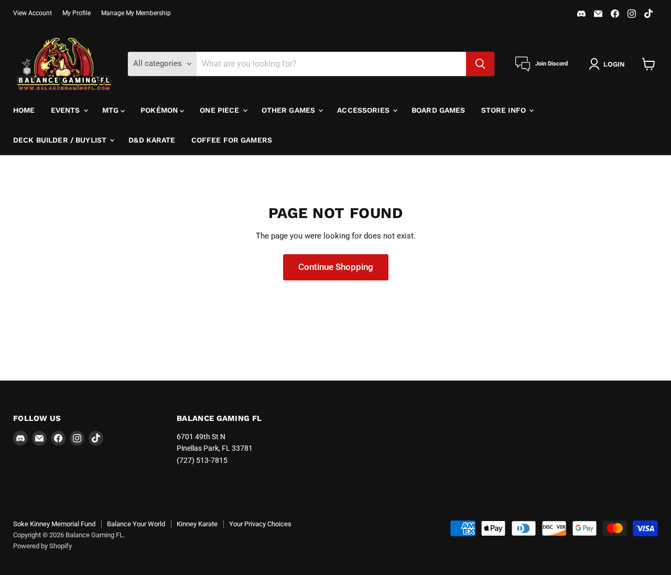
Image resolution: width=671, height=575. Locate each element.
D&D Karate (151, 140)
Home (24, 110)
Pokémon (160, 110)
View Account (32, 13)
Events (66, 110)
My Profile (76, 13)
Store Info (504, 110)
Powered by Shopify (42, 546)
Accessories (364, 110)
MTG (111, 110)
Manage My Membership (136, 13)
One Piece (220, 110)
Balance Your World (136, 524)
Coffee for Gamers (231, 140)
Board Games (439, 110)
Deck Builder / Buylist (61, 140)
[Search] (480, 64)
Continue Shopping (335, 267)
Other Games (290, 110)
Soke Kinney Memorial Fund (54, 524)
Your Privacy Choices (260, 524)
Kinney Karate (197, 524)
